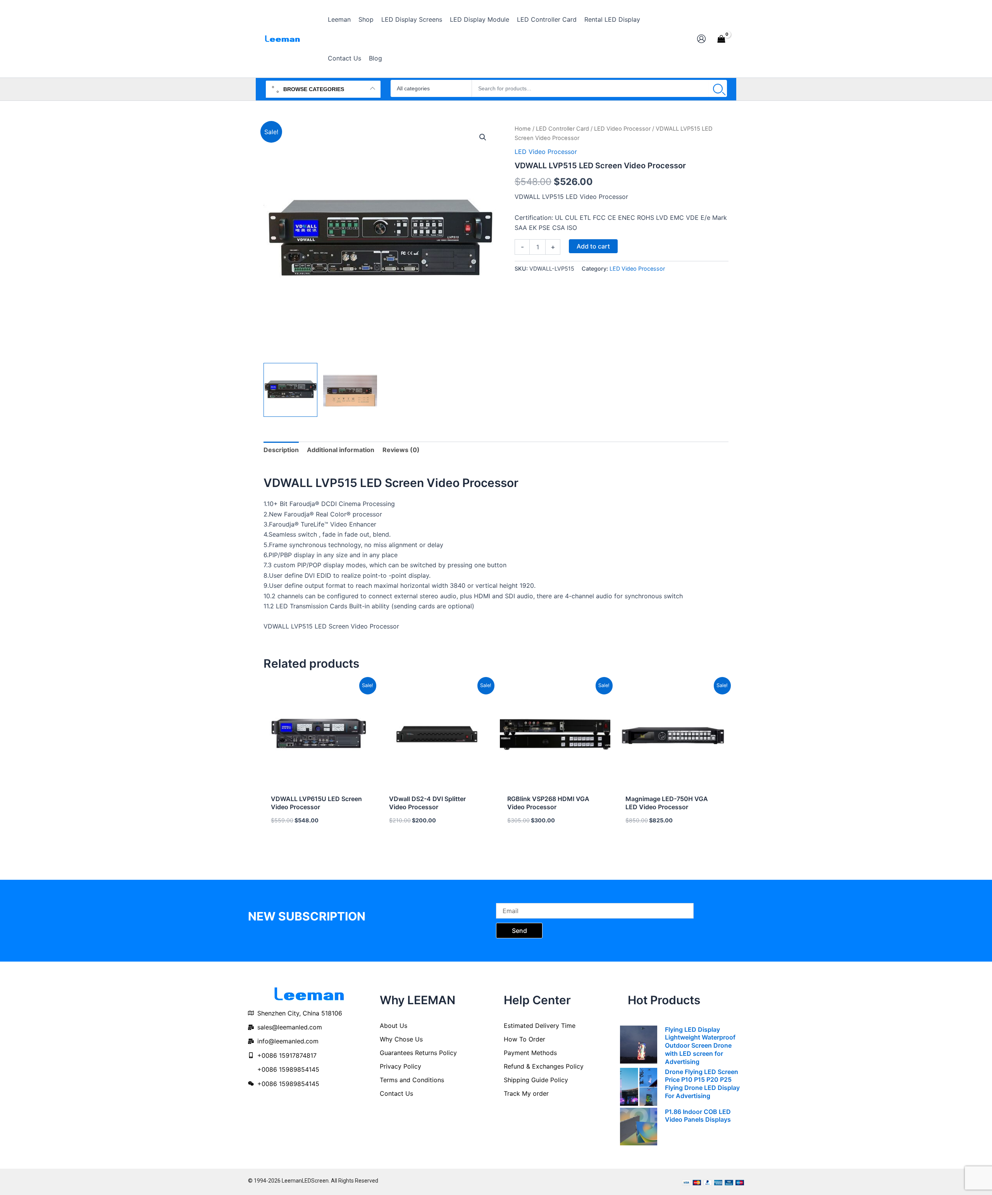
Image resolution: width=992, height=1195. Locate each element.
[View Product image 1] (290, 390)
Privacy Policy (400, 1066)
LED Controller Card (562, 128)
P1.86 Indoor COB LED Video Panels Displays (698, 1116)
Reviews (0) (401, 450)
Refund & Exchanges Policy (544, 1066)
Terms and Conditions (412, 1080)
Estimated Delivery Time (539, 1025)
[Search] (717, 88)
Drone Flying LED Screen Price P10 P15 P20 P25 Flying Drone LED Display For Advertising (702, 1084)
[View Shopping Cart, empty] (721, 38)
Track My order (526, 1093)
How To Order (524, 1039)
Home (523, 128)
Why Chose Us (401, 1039)
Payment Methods (530, 1053)
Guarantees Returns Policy (418, 1053)
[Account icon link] (701, 38)
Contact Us (396, 1093)
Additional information (340, 450)
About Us (393, 1025)
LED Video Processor (622, 128)
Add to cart (593, 246)
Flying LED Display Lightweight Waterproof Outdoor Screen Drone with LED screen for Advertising (700, 1045)
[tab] (281, 450)
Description (281, 450)
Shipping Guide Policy (536, 1080)
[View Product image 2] (350, 390)
